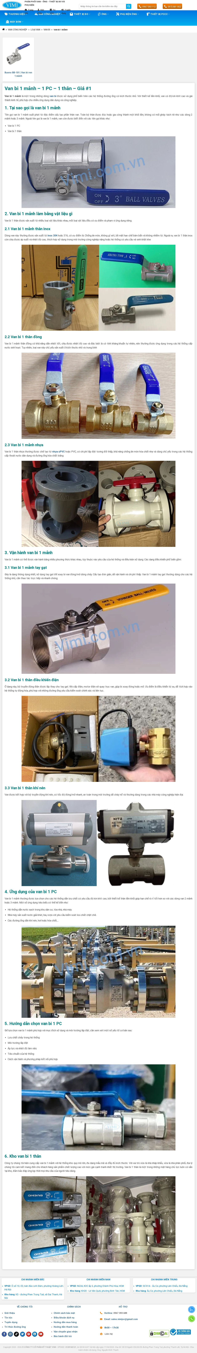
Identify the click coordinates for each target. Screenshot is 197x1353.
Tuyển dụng (10, 1322)
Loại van (35, 29)
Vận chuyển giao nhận (65, 1331)
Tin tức (8, 1317)
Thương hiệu (16, 14)
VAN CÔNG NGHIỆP (17, 29)
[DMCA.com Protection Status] (159, 1333)
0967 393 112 (149, 7)
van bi (53, 96)
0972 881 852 (174, 7)
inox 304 (52, 235)
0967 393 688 (120, 1313)
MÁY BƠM (15, 21)
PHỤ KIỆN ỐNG (128, 14)
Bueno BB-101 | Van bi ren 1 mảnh (18, 74)
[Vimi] (12, 5)
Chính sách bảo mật (64, 1313)
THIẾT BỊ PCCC (159, 14)
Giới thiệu (9, 1313)
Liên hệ (109, 1334)
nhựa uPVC (58, 451)
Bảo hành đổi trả (63, 1336)
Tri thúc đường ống (15, 1327)
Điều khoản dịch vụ (64, 1317)
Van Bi (47, 29)
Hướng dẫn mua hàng (65, 1322)
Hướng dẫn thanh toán (66, 1327)
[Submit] (128, 6)
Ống (104, 14)
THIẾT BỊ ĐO (81, 14)
